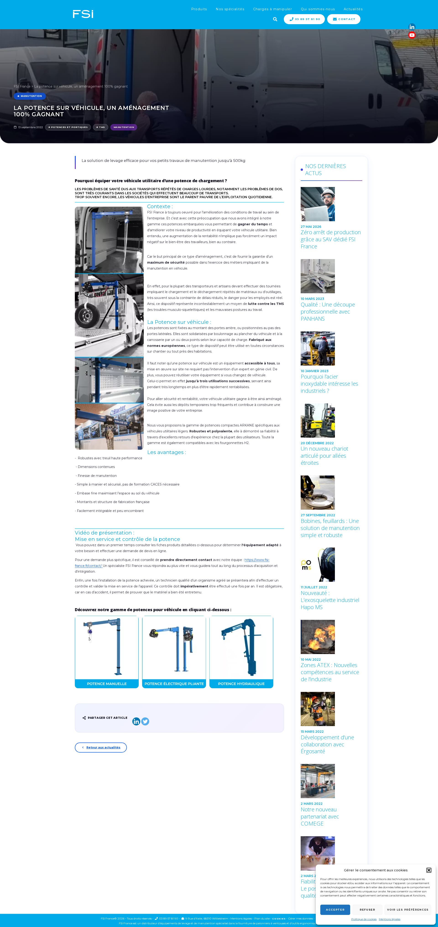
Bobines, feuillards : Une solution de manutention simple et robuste (330, 528)
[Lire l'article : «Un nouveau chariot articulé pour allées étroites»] (331, 420)
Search (274, 18)
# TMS (100, 127)
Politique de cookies (364, 919)
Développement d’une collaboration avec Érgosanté (327, 744)
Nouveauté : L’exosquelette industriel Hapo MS (330, 600)
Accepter (335, 909)
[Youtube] (412, 35)
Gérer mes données (300, 918)
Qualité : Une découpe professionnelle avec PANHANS (328, 311)
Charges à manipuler (272, 9)
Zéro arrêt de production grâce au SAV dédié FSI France (331, 239)
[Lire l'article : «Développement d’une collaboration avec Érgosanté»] (331, 709)
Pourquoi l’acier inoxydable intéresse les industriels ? (329, 383)
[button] (429, 870)
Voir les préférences (408, 909)
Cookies (279, 918)
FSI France (22, 86)
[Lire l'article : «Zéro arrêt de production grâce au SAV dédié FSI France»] (331, 204)
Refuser (367, 909)
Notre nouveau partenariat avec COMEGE (320, 816)
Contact (347, 19)
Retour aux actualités (103, 747)
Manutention (31, 96)
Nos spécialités (230, 9)
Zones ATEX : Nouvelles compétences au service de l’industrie (330, 672)
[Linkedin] (412, 27)
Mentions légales (389, 919)
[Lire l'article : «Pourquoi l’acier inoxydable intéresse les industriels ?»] (331, 348)
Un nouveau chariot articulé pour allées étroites (324, 455)
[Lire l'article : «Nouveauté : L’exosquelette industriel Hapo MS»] (331, 565)
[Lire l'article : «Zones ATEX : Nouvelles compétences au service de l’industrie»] (331, 637)
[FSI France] (83, 14)
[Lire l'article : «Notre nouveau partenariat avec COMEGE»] (331, 781)
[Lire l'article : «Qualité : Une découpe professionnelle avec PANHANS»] (331, 276)
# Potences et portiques (68, 127)
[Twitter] (145, 721)
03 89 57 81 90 (307, 19)
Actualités (353, 9)
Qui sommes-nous (318, 9)
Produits (199, 9)
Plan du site (262, 918)
